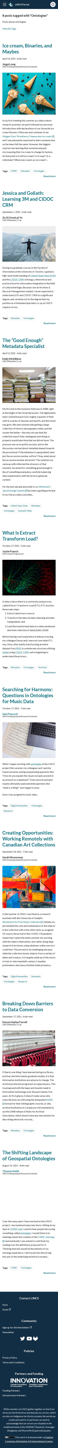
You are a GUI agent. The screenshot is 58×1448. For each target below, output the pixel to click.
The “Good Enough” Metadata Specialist (23, 343)
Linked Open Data (19, 505)
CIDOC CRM (17, 279)
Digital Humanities (19, 805)
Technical (42, 667)
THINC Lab (16, 1229)
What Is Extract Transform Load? (20, 536)
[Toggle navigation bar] (4, 4)
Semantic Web (25, 511)
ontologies (36, 763)
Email (5, 1309)
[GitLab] (35, 1340)
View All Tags (9, 28)
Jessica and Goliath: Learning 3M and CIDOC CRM (27, 199)
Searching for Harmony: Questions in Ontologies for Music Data (27, 695)
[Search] (53, 4)
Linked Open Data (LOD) (43, 275)
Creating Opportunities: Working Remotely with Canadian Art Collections (28, 839)
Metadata (25, 171)
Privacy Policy (9, 1357)
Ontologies (39, 171)
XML (18, 648)
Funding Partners (11, 1390)
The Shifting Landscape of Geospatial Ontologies (28, 1155)
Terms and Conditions (13, 1362)
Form (5, 1304)
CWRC (14, 171)
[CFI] (29, 1386)
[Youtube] (29, 1340)
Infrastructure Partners (14, 1395)
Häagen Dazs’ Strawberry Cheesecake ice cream (27, 136)
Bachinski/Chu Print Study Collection (21, 921)
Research (8, 811)
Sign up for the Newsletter (15, 1327)
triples (5, 652)
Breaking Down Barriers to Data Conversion (27, 1006)
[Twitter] (23, 1340)
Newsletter (8, 1332)
